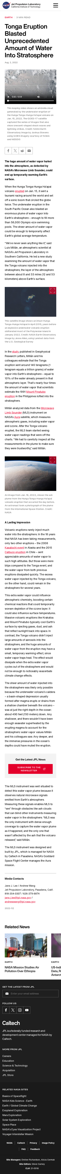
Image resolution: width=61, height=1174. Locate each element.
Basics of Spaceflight (14, 1096)
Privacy (33, 1142)
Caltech (21, 1142)
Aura (17, 417)
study (15, 351)
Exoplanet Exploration (15, 1110)
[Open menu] (55, 5)
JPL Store (7, 1075)
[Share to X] (15, 150)
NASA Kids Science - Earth (17, 1101)
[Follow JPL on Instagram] (19, 1010)
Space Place (9, 1124)
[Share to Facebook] (8, 150)
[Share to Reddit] (22, 150)
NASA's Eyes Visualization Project (21, 1129)
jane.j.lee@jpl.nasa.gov (18, 897)
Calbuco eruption (15, 552)
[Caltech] (11, 1023)
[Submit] (6, 993)
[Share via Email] (29, 150)
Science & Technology (15, 1065)
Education (8, 1061)
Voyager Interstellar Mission (17, 1134)
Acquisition (8, 1070)
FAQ (23, 1149)
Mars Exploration (12, 1115)
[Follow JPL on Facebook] (5, 1010)
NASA (9, 1142)
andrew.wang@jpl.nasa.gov (20, 901)
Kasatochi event (14, 548)
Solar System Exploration (16, 1120)
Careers (6, 1056)
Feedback (35, 1149)
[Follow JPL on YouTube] (26, 1010)
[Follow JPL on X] (12, 1010)
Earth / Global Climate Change (19, 1105)
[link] (30, 302)
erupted (19, 191)
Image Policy (48, 1142)
